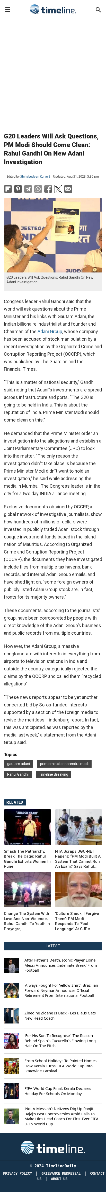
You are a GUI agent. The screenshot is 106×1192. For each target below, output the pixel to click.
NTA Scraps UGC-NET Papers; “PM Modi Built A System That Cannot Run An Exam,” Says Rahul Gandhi (78, 859)
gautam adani (18, 764)
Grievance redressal (61, 1173)
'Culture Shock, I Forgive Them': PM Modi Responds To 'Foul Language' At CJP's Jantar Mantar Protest (77, 921)
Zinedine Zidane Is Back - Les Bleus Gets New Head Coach (60, 1016)
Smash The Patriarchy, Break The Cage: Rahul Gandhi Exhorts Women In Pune (27, 859)
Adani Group (50, 331)
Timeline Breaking (53, 774)
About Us (59, 1179)
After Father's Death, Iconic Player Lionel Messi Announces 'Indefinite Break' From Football (60, 965)
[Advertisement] (53, 72)
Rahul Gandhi (18, 774)
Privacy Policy (17, 1173)
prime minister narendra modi (64, 764)
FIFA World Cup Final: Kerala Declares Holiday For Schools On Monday (57, 1091)
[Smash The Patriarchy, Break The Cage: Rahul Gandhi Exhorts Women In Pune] (27, 827)
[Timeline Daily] (53, 9)
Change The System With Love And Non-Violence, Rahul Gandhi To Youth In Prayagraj (27, 921)
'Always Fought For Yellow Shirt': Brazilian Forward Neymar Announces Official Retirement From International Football (61, 990)
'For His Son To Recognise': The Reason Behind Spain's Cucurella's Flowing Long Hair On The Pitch (60, 1040)
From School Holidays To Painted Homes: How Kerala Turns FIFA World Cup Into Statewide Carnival (61, 1065)
